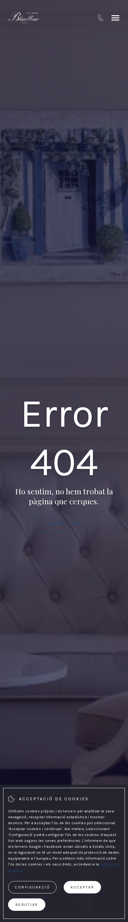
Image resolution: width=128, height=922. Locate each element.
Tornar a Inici (64, 523)
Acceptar (82, 887)
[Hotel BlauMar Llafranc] (24, 17)
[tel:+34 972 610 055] (100, 17)
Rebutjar (27, 904)
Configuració (32, 887)
